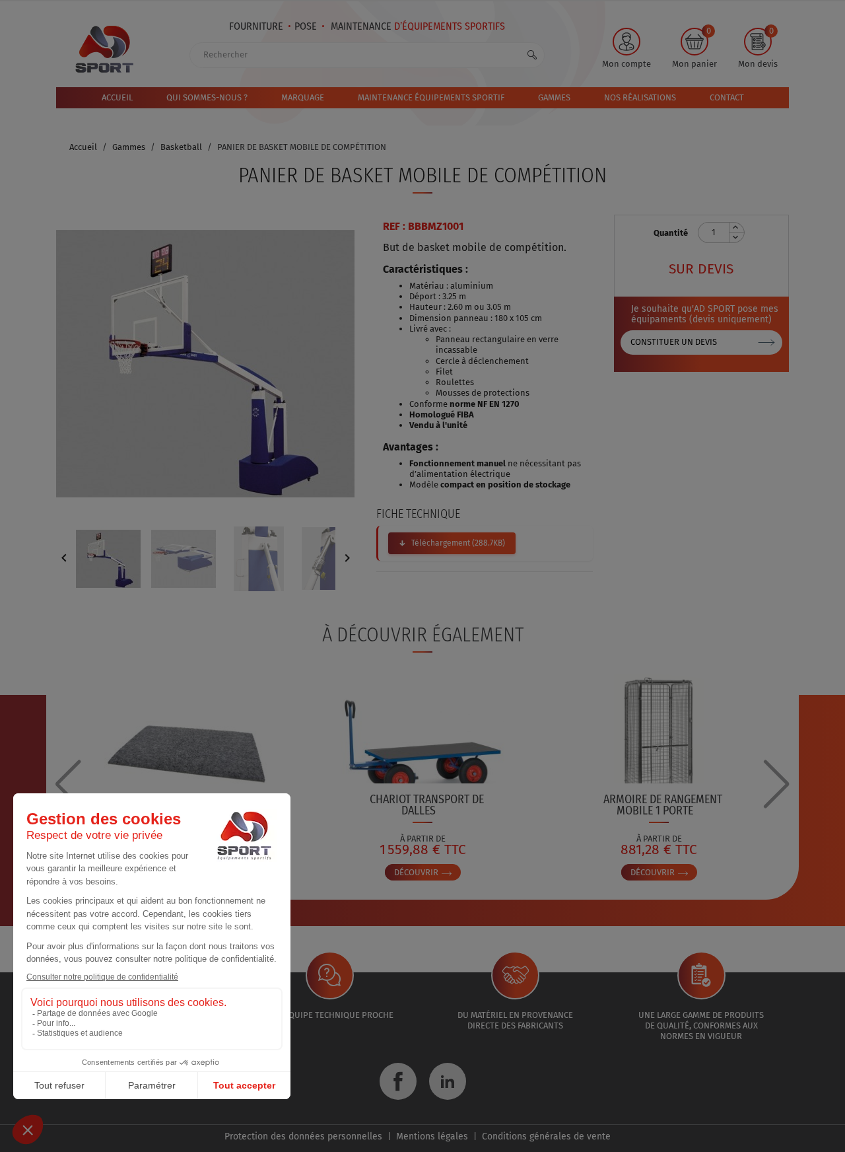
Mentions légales (432, 1136)
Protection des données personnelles (303, 1136)
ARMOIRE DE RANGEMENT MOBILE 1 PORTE (662, 805)
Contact (727, 97)
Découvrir (417, 872)
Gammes (554, 97)
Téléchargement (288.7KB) (458, 543)
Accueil (117, 97)
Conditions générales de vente (546, 1136)
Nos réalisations (640, 97)
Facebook (398, 1081)
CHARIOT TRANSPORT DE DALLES (427, 805)
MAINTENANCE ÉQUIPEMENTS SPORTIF (431, 97)
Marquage (302, 97)
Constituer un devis (673, 342)
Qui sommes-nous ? (207, 97)
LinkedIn (447, 1081)
